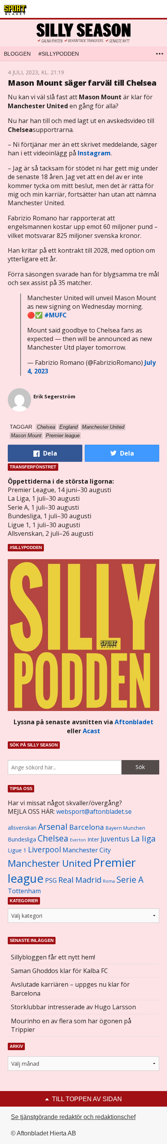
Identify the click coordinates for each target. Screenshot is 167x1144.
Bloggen (17, 54)
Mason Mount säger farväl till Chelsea (82, 82)
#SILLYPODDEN (58, 54)
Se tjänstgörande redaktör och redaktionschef (73, 1117)
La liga (143, 838)
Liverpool (44, 849)
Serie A (130, 879)
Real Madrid (79, 880)
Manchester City (87, 849)
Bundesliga (22, 839)
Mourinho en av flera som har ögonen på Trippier (71, 1025)
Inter (93, 839)
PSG (51, 880)
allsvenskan (22, 827)
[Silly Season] (83, 32)
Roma (109, 881)
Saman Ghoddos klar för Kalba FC (59, 970)
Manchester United (50, 863)
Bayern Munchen (125, 828)
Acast (91, 731)
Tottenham (24, 891)
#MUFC (55, 315)
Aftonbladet (134, 722)
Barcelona (86, 827)
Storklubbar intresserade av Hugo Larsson (73, 1007)
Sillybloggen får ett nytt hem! (53, 957)
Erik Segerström (54, 396)
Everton (78, 840)
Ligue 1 (17, 850)
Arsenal (53, 826)
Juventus (115, 838)
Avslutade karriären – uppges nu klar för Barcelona (70, 988)
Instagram (94, 153)
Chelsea (53, 838)
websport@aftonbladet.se (94, 811)
